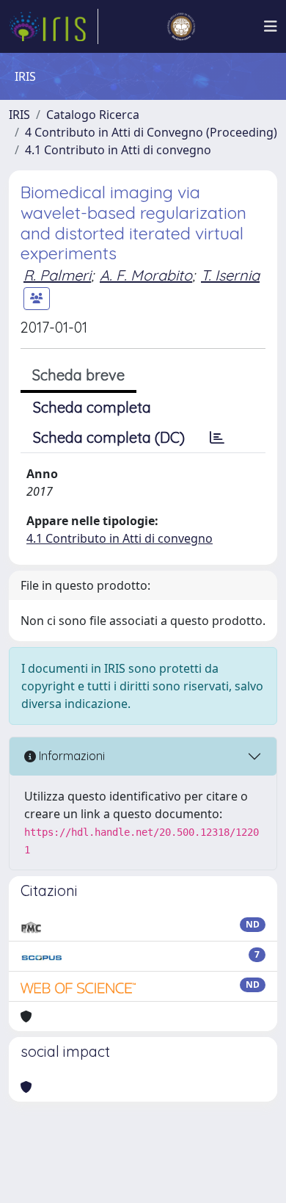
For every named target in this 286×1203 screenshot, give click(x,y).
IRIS (19, 114)
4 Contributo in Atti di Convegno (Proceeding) (151, 132)
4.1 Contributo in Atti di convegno (118, 150)
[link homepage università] (181, 26)
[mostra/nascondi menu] (270, 26)
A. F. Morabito (146, 275)
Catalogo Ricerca (92, 114)
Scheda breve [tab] (78, 375)
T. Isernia (230, 275)
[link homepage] (53, 26)
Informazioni (70, 755)
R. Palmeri (57, 275)
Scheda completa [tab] (92, 407)
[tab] (217, 437)
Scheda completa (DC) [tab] (109, 437)
